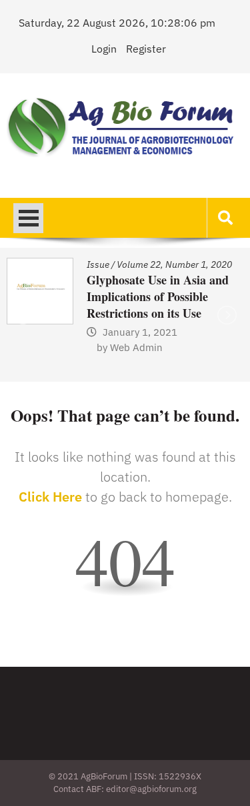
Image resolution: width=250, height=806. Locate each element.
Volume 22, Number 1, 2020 (174, 264)
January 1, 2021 (140, 332)
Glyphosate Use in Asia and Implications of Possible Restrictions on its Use (158, 296)
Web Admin (136, 347)
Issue (98, 264)
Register (146, 48)
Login (104, 48)
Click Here (50, 497)
